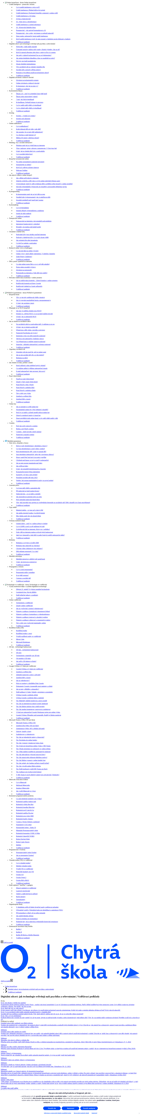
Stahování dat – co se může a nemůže (28, 494)
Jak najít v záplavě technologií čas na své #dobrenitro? (33, 55)
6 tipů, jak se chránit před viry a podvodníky (30, 151)
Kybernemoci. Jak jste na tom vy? (27, 86)
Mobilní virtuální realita (23, 866)
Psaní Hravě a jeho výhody (25, 385)
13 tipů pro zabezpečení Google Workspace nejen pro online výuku (38, 712)
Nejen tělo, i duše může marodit (26, 47)
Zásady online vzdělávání (24, 606)
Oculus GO (20, 874)
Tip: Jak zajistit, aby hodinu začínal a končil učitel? (32, 763)
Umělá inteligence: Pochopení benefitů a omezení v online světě (37, 13)
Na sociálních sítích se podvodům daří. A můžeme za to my (35, 324)
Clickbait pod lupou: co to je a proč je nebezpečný (32, 460)
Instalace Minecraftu (22, 788)
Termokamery (20, 899)
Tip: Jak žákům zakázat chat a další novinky (30, 706)
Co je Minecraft (21, 782)
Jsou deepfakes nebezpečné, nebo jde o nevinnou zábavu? (35, 454)
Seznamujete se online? (23, 165)
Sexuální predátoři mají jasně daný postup (29, 200)
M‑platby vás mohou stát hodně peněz (28, 227)
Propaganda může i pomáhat (25, 572)
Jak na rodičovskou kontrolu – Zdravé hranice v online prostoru (36, 280)
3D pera (18, 653)
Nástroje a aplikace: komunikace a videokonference (33, 614)
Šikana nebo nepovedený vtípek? (27, 96)
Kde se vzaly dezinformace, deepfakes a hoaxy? (31, 446)
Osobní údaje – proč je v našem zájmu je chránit (31, 523)
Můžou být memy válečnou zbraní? (27, 138)
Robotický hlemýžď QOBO (25, 836)
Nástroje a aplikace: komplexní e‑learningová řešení (33, 611)
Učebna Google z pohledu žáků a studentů (30, 698)
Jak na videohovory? (23, 680)
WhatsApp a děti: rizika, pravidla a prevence (30, 330)
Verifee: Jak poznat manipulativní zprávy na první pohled (34, 480)
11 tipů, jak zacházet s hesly (25, 303)
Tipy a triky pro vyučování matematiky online (31, 623)
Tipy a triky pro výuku (23, 393)
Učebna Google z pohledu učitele (27, 695)
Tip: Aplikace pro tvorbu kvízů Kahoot (28, 772)
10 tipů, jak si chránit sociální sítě (27, 327)
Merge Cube (20, 639)
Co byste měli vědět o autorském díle (28, 488)
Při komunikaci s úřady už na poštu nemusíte (30, 913)
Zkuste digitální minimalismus (26, 64)
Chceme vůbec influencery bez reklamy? (29, 548)
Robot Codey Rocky (23, 842)
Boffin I (18, 929)
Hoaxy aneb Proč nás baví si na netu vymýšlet (31, 457)
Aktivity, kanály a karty (23, 731)
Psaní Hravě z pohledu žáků (25, 387)
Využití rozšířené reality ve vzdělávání (28, 636)
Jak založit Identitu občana (24, 916)
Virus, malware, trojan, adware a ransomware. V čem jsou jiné (36, 148)
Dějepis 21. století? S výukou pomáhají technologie (33, 589)
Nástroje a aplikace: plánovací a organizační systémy (33, 620)
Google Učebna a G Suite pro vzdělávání (29, 669)
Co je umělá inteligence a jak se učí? (28, 7)
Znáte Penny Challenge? (24, 256)
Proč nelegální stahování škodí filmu (28, 500)
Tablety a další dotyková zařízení (26, 894)
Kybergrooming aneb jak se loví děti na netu (30, 194)
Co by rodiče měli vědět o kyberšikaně (28, 105)
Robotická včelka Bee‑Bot (24, 804)
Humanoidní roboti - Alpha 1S (26, 827)
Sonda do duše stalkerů (23, 213)
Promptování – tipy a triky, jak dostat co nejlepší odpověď (35, 33)
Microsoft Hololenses (23, 642)
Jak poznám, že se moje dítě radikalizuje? (29, 132)
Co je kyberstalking (22, 208)
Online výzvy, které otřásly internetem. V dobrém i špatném (35, 254)
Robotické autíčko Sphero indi (26, 801)
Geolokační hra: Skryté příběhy (26, 592)
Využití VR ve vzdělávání (24, 869)
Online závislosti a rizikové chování (27, 83)
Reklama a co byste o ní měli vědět (27, 543)
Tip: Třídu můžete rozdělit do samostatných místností (33, 752)
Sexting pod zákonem (23, 119)
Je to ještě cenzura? (22, 575)
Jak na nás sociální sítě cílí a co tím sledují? (30, 355)
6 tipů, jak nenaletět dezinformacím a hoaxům (31, 469)
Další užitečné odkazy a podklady (27, 595)
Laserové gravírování (23, 891)
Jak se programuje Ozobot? (25, 855)
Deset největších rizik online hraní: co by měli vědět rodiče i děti (37, 418)
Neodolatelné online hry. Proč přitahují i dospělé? (32, 410)
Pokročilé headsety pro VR (25, 872)
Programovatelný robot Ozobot (26, 852)
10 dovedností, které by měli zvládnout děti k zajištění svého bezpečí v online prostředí (44, 184)
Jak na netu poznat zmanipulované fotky (29, 463)
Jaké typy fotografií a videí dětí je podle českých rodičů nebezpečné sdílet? (40, 535)
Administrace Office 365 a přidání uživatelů (30, 728)
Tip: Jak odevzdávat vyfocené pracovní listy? (30, 754)
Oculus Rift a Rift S (22, 880)
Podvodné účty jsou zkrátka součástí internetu (31, 234)
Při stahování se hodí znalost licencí (27, 491)
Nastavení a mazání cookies (25, 434)
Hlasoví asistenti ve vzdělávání (26, 888)
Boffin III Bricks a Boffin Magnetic (27, 935)
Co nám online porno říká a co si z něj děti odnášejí (32, 264)
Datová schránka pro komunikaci (27, 919)
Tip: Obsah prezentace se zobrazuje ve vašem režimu (33, 749)
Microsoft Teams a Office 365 (26, 723)
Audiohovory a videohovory (25, 734)
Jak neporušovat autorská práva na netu (29, 497)
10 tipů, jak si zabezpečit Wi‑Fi (26, 316)
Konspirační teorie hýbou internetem (28, 472)
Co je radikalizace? (22, 126)
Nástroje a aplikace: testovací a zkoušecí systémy (32, 617)
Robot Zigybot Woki (23, 839)
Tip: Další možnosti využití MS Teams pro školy (32, 769)
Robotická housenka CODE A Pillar (28, 833)
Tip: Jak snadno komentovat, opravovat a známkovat (33, 709)
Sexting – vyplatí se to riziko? (25, 116)
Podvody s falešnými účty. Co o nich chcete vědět (32, 237)
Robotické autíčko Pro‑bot (24, 813)
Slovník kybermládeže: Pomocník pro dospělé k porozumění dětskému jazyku (41, 187)
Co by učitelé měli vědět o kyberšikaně (28, 108)
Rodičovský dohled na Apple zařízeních (29, 286)
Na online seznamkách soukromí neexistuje (30, 162)
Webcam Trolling (21, 170)
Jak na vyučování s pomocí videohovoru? (29, 608)
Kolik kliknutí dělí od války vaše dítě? (28, 129)
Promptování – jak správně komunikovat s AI (31, 30)
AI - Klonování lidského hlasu (26, 27)
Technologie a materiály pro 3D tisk (27, 655)
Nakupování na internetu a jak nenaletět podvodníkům (33, 221)
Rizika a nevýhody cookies (25, 429)
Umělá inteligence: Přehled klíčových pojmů (30, 10)
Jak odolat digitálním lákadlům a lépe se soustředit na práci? (35, 58)
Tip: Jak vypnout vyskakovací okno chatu (29, 743)
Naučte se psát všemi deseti (25, 379)
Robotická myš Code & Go (25, 810)
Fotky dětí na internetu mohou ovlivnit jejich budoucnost (34, 532)
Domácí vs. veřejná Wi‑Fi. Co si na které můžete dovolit (34, 314)
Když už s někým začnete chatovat (27, 167)
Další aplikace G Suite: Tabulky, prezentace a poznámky (34, 692)
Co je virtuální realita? (23, 863)
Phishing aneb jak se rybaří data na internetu (30, 145)
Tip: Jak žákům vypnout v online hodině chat (30, 760)
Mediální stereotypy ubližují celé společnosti (30, 559)
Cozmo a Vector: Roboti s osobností (28, 822)
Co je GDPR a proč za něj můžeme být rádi (30, 526)
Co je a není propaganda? (24, 569)
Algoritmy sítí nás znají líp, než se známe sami (31, 352)
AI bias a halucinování (23, 19)
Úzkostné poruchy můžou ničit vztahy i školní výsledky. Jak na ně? (38, 49)
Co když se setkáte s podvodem (26, 243)
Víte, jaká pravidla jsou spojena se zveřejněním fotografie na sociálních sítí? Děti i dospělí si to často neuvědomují (53, 502)
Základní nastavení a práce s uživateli (28, 675)
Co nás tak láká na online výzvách (27, 251)
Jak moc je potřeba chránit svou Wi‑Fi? (28, 311)
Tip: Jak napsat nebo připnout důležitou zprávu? (31, 757)
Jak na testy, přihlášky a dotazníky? (27, 689)
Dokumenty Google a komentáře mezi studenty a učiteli (34, 686)
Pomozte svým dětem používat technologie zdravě (32, 73)
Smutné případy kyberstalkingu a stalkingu (30, 210)
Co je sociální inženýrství (24, 154)
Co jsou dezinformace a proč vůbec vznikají (30, 449)
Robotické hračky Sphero (24, 819)
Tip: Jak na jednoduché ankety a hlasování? (30, 737)
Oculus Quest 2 (21, 877)
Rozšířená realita (21, 630)
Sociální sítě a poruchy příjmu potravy (28, 70)
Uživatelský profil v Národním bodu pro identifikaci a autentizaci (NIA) (39, 910)
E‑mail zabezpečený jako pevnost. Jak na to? (30, 371)
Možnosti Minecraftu (23, 785)
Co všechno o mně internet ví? (26, 135)
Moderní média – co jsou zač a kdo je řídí (29, 510)
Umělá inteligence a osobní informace (28, 24)
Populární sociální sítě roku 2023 (26, 477)
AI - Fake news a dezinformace (26, 22)
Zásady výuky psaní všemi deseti (27, 382)
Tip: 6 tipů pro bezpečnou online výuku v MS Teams (33, 746)
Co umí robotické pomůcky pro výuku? (29, 799)
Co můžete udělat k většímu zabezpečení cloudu (31, 368)
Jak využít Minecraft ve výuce (26, 791)
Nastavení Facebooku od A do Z (26, 333)
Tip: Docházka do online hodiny (26, 740)
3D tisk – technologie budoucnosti (27, 650)
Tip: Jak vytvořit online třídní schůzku (28, 766)
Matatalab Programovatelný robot (27, 830)
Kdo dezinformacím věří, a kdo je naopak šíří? (31, 451)
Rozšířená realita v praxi (24, 633)
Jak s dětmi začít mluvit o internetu (27, 178)
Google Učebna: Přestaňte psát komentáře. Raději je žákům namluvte (38, 715)
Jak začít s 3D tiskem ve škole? (26, 661)
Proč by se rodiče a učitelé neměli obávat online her (33, 412)
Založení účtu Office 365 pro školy (27, 726)
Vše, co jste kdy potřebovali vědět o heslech (30, 297)
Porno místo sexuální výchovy (26, 267)
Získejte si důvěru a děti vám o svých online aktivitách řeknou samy (38, 181)
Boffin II (19, 932)
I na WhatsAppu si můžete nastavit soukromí (30, 341)
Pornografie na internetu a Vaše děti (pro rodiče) (31, 273)
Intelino (18, 845)
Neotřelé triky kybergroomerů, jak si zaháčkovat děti (33, 197)
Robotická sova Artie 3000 (25, 816)
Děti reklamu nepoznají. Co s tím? (27, 551)
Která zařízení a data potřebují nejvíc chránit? (31, 365)
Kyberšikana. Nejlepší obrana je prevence (29, 102)
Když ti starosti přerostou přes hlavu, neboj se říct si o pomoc (36, 52)
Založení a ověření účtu (23, 396)
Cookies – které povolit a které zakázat (28, 432)
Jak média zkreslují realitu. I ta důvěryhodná (30, 513)
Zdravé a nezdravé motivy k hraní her (28, 415)
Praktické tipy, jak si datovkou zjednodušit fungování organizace (37, 921)
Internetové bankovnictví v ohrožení (28, 224)
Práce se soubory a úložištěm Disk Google (30, 683)
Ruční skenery (20, 897)
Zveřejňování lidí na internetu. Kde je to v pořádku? (33, 529)
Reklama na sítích (22, 358)
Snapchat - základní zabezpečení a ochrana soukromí (33, 344)
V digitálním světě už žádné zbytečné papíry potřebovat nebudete (37, 907)
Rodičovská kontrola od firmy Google (28, 283)
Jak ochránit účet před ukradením (27, 240)
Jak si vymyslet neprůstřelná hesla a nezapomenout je (33, 300)
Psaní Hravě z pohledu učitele (26, 390)
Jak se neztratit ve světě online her (27, 407)
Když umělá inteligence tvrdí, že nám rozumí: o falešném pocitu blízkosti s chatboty (43, 39)
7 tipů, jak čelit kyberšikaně (25, 99)
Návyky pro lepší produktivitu (26, 61)
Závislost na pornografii (24, 270)
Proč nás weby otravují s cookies (26, 426)
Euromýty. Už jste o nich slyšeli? (26, 475)
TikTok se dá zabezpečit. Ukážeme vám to (30, 339)
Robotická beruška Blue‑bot (25, 807)
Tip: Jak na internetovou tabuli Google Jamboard (32, 703)
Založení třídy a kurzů (23, 399)
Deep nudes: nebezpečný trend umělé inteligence (32, 36)
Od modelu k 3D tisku (23, 658)
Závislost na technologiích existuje (27, 80)
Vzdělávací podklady (23, 42)
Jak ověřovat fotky (22, 466)
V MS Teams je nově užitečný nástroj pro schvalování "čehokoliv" (38, 775)
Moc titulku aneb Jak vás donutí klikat (28, 516)
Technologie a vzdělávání (24, 603)
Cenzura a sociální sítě (23, 578)
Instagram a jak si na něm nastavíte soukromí (30, 336)
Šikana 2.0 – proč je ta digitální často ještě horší (31, 94)
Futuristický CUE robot (23, 825)
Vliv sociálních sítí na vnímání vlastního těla (30, 67)
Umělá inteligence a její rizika (25, 16)
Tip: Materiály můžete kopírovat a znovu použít (31, 701)
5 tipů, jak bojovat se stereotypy (26, 562)
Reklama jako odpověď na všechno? (28, 546)
